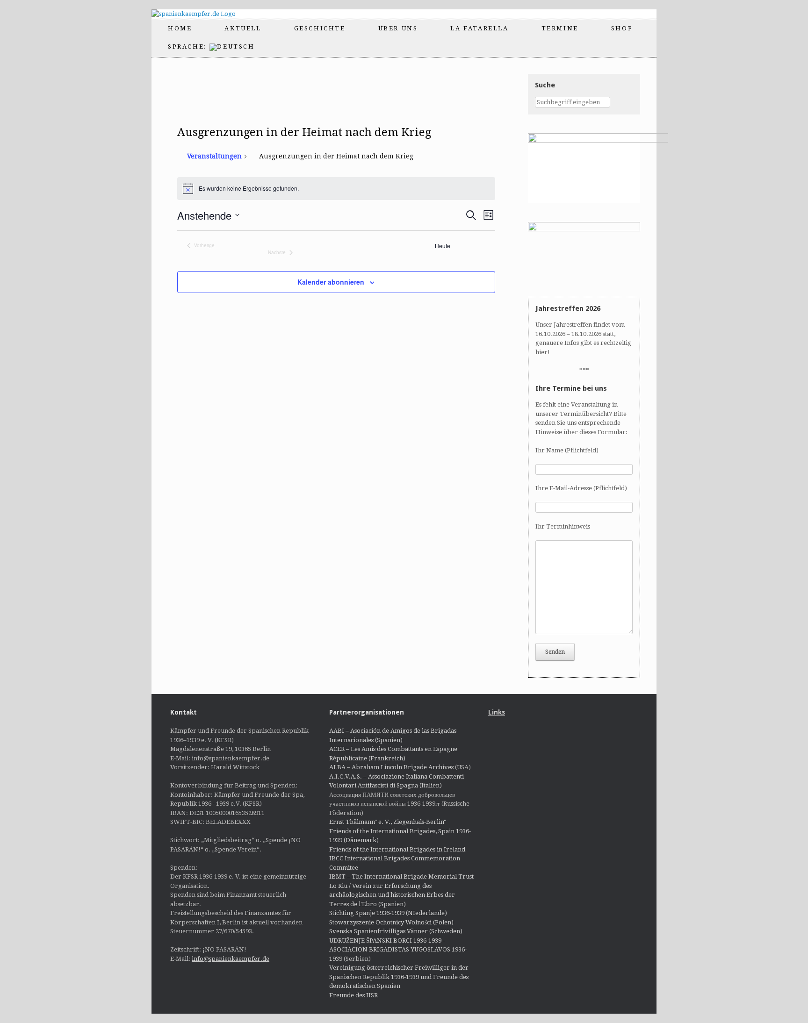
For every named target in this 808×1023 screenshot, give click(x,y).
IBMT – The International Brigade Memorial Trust (401, 876)
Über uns (398, 28)
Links (496, 712)
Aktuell (242, 28)
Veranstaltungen (214, 156)
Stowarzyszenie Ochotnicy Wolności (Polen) (391, 922)
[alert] (336, 188)
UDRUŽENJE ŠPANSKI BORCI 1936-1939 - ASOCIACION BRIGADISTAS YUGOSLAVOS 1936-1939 (398, 949)
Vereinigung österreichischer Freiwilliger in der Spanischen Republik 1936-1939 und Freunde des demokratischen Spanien (399, 976)
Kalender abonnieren (330, 281)
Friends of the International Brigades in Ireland (397, 849)
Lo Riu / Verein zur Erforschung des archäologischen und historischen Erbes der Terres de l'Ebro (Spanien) (392, 895)
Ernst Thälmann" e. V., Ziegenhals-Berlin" (387, 821)
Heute (442, 246)
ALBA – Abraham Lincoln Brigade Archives (391, 767)
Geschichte (320, 28)
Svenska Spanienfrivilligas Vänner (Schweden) (395, 931)
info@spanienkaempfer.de (230, 958)
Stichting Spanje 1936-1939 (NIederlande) (388, 912)
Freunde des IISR (353, 995)
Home (180, 28)
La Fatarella (479, 28)
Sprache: (188, 46)
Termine (559, 28)
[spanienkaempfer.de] (202, 14)
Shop (622, 28)
